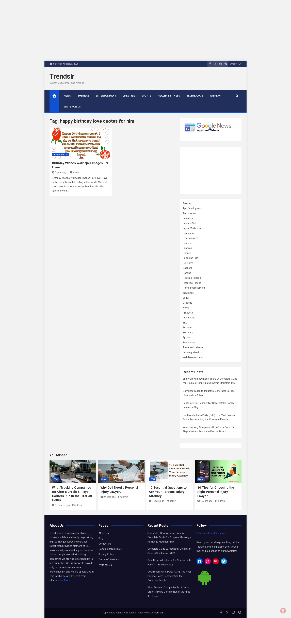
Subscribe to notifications (211, 533)
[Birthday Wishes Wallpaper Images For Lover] (81, 143)
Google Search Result (110, 548)
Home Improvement (194, 287)
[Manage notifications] (283, 610)
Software (188, 332)
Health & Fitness (169, 95)
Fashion (215, 95)
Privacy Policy (106, 554)
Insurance (188, 292)
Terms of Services (109, 559)
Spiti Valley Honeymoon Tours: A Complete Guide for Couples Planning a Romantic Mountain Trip (169, 537)
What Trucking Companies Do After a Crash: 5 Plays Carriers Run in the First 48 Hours (72, 494)
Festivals (187, 248)
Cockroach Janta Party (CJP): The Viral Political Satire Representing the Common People (169, 576)
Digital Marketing (192, 228)
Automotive (189, 213)
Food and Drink (191, 257)
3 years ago (158, 501)
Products (188, 312)
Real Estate (189, 317)
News (67, 95)
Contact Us (105, 543)
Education (188, 233)
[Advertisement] (211, 170)
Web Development (193, 357)
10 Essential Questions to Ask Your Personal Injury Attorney (168, 492)
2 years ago (109, 497)
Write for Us (235, 64)
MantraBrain (156, 612)
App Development (192, 208)
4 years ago (206, 501)
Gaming (187, 272)
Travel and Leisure (193, 347)
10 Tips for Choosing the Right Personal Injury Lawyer (215, 492)
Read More (64, 580)
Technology (195, 95)
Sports (146, 95)
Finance (187, 253)
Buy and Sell (189, 223)
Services (187, 327)
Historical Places (192, 282)
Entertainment (106, 95)
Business (83, 95)
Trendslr (62, 76)
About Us (104, 533)
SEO (185, 322)
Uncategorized (60, 155)
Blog (101, 538)
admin (76, 172)
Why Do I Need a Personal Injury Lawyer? (119, 490)
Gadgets (187, 267)
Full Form (188, 263)
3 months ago (62, 505)
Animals (187, 203)
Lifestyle (129, 95)
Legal (186, 297)
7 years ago (61, 172)
